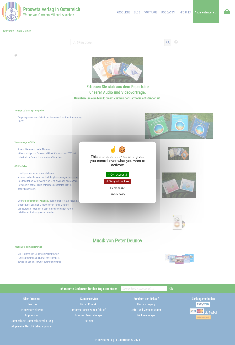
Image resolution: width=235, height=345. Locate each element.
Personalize (117, 188)
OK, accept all (118, 174)
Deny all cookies (118, 181)
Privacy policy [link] (117, 193)
